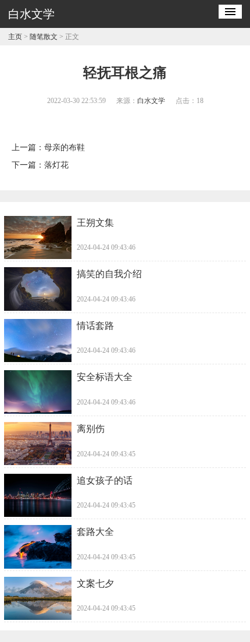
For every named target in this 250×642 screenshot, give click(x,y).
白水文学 (151, 101)
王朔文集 (95, 222)
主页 (15, 37)
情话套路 (95, 325)
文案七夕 (95, 583)
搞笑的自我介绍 (109, 273)
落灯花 (56, 165)
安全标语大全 (105, 376)
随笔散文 (44, 37)
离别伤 (91, 428)
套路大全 (95, 531)
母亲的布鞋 (64, 147)
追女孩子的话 (105, 480)
